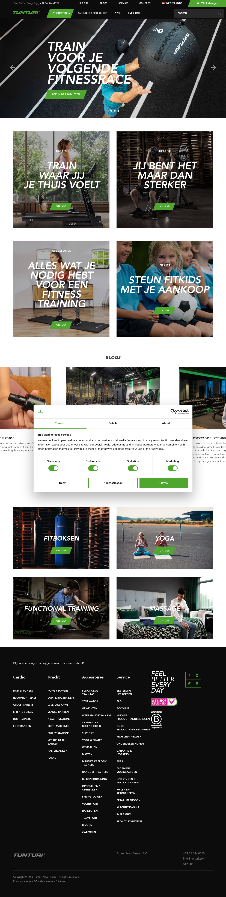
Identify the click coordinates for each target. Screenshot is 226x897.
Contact (145, 3)
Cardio (19, 677)
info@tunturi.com (194, 858)
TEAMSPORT (89, 818)
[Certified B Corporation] (182, 720)
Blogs (104, 3)
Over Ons (134, 13)
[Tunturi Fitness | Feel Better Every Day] (26, 12)
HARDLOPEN (90, 811)
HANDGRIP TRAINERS (95, 772)
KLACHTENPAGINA (128, 807)
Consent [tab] (60, 423)
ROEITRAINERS (22, 719)
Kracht (54, 677)
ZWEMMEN (89, 832)
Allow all (164, 482)
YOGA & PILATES (92, 740)
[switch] (93, 468)
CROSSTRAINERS (23, 705)
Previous (12, 67)
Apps (118, 13)
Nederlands (174, 3)
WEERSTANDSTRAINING (96, 715)
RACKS (52, 758)
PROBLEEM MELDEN (129, 737)
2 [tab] (111, 111)
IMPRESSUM (124, 814)
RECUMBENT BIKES (25, 698)
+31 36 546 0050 (49, 3)
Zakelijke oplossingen (93, 13)
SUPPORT (88, 733)
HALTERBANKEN (57, 751)
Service (123, 3)
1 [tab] (107, 111)
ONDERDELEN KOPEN (130, 744)
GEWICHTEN (89, 708)
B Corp (83, 3)
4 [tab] (118, 111)
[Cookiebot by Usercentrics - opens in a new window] (173, 411)
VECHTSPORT (90, 804)
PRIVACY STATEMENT (129, 821)
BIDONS (87, 825)
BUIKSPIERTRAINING (94, 779)
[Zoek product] (219, 13)
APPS (120, 761)
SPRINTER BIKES (23, 712)
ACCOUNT (123, 708)
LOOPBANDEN (22, 726)
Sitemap (62, 881)
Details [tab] (113, 423)
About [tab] (166, 423)
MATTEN (87, 754)
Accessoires (92, 677)
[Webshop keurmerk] (182, 702)
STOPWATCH (90, 701)
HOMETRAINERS (23, 691)
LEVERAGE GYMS (58, 705)
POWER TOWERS (58, 691)
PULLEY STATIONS (58, 733)
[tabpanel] (113, 68)
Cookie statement (45, 881)
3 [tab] (115, 111)
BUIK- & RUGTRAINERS (61, 698)
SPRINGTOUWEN (92, 797)
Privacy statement (23, 881)
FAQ (119, 701)
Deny (62, 482)
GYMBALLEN (89, 747)
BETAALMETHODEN (128, 800)
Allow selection (113, 482)
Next (213, 67)
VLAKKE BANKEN (58, 712)
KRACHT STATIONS (59, 719)
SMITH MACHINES (58, 726)
